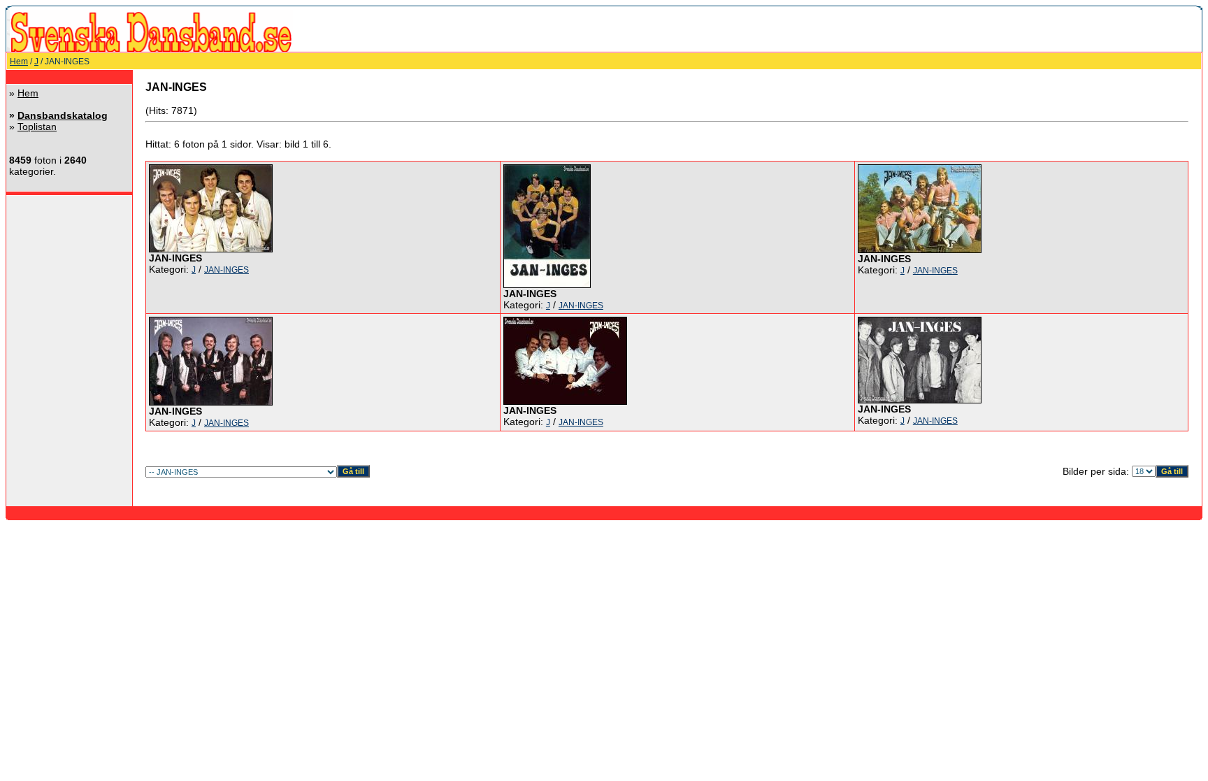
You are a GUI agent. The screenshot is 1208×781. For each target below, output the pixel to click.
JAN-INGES (226, 270)
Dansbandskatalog (62, 115)
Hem (19, 61)
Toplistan (37, 126)
